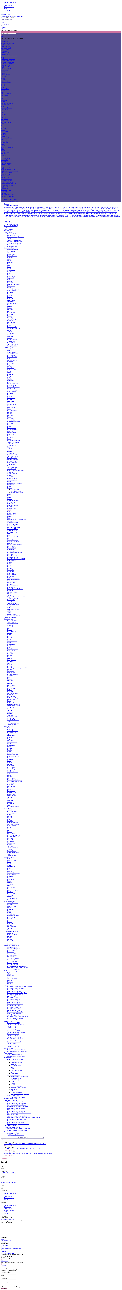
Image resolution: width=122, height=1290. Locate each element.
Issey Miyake (4, 119)
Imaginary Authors (9, 207)
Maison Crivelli (102, 212)
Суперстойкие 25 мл (13, 1008)
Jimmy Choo (4, 120)
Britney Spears (11, 363)
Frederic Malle (30, 210)
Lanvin (3, 130)
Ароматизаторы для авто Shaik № (17, 1130)
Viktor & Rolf (4, 160)
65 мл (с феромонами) (14, 1013)
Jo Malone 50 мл (21, 212)
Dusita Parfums (19, 207)
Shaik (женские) (12, 961)
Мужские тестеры (6, 180)
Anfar (9, 972)
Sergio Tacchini (11, 795)
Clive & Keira (11, 950)
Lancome (3, 128)
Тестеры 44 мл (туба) (14, 1037)
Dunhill (3, 98)
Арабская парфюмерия (8, 59)
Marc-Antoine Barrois (40, 213)
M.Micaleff (109, 212)
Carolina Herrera (6, 82)
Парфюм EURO (5, 54)
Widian (106, 216)
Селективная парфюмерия (9, 55)
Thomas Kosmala (46, 216)
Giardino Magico (12, 390)
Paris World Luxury (41, 215)
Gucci (2, 112)
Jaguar (9, 770)
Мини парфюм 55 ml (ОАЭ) (15, 1018)
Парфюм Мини (5, 186)
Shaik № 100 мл (12, 959)
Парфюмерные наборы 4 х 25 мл (17, 1106)
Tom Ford (3, 153)
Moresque (104, 213)
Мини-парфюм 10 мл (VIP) (15, 988)
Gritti (40, 210)
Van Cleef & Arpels (98, 216)
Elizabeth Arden (12, 385)
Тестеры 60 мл (11, 1029)
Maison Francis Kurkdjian (14, 551)
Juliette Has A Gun (82, 210)
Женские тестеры (6, 179)
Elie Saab (3, 101)
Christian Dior (5, 89)
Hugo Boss (4, 117)
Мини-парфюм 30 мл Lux (15, 1004)
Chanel (3, 85)
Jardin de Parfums (72, 210)
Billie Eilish (10, 358)
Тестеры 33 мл (11, 1026)
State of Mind (28, 207)
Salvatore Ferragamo (7, 147)
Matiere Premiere (52, 213)
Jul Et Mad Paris (93, 210)
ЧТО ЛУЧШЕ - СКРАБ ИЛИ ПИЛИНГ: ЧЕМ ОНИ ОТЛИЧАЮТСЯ (22, 1148)
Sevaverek (10, 952)
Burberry (3, 76)
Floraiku (14, 210)
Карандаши (14, 1060)
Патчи (12, 1081)
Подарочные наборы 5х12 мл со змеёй (19, 1113)
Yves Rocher (4, 161)
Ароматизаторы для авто (9, 199)
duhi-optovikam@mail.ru (8, 1219)
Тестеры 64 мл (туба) (14, 1042)
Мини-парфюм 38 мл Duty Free (17, 993)
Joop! (8, 406)
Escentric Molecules (7, 103)
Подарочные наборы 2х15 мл (16, 1102)
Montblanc (10, 783)
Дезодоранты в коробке (14, 1054)
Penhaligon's (74, 215)
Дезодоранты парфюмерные (16, 1056)
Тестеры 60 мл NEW (13, 1031)
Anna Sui (10, 350)
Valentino (3, 155)
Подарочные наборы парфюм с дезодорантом (21, 1120)
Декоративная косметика (15, 1059)
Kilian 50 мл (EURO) (17, 492)
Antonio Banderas (6, 68)
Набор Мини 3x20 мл (13, 989)
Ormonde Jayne (24, 215)
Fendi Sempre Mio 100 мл (8, 1182)
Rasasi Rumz (11, 789)
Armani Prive (102, 207)
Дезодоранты (5, 191)
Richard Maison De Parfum (110, 215)
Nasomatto (10, 215)
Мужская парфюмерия (8, 60)
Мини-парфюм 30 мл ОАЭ (15, 1012)
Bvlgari (3, 78)
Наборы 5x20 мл (12, 1114)
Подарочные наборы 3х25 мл (16, 1103)
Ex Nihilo (109, 208)
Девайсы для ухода (13, 1095)
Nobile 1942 (10, 570)
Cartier (63, 208)
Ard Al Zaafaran (12, 620)
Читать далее (8, 1145)
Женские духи (5, 174)
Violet (86, 216)
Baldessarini (4, 73)
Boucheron (33, 208)
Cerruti (3, 84)
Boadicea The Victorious (23, 208)
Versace (3, 156)
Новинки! (16, 1138)
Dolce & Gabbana (6, 93)
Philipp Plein (4, 142)
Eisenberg (4, 100)
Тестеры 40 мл (12, 1027)
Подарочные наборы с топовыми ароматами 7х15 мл (24, 1117)
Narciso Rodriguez (6, 138)
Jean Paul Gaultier (6, 122)
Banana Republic (12, 357)
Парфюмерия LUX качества (9, 171)
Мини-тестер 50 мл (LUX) (15, 1038)
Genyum (36, 210)
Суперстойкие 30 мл (13, 1005)
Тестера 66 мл (11, 1043)
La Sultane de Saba (38, 212)
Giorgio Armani (5, 109)
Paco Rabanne (5, 141)
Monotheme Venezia (13, 421)
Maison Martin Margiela (21, 213)
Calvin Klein (4, 81)
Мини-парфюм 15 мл (13, 997)
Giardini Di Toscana (6, 108)
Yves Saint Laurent (6, 163)
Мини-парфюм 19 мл (13, 1001)
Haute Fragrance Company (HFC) (52, 210)
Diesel (9, 751)
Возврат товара (9, 7)
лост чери (31, 1138)
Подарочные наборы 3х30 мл (16, 1105)
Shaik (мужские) (12, 963)
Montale (3, 134)
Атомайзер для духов (7, 194)
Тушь (12, 1072)
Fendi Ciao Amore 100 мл (8, 1173)
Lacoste (3, 125)
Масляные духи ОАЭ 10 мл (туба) (17, 1051)
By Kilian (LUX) (15, 489)
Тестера (3, 57)
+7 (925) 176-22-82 (6, 1251)
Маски (13, 1084)
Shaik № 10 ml (11, 953)
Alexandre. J (94, 207)
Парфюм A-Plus (5, 52)
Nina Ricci (4, 139)
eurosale (3, 1138)
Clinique (3, 90)
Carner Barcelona (55, 208)
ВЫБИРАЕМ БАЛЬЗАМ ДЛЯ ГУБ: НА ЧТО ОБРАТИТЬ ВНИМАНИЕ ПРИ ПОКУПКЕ (28, 1153)
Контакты (7, 10)
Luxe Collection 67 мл (13, 1002)
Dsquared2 (4, 97)
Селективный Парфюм (8, 169)
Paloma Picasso (12, 429)
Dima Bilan (10, 753)
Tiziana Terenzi (68, 216)
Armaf (9, 977)
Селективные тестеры (8, 182)
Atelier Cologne (110, 207)
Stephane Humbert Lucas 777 (32, 216)
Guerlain (3, 114)
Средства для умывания (18, 1087)
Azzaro (3, 71)
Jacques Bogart (11, 769)
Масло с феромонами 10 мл (16, 1049)
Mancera (31, 213)
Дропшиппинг (8, 5)
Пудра (12, 1068)
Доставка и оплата (10, 2)
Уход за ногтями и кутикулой (20, 1094)
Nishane (109, 213)
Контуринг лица (16, 1065)
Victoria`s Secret (5, 158)
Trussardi (3, 150)
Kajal (27, 212)
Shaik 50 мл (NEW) (13, 958)
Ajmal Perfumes (86, 207)
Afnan (9, 974)
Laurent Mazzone (53, 212)
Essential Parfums (100, 208)
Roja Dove (10, 590)
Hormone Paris (36, 207)
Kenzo (2, 123)
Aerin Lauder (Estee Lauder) (67, 207)
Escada (9, 658)
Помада (13, 1064)
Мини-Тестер (5, 188)
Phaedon (80, 215)
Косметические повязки (18, 1097)
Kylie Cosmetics (12, 410)
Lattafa (9, 683)
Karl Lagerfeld (11, 407)
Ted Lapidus (10, 707)
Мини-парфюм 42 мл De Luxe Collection (19, 986)
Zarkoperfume (116, 216)
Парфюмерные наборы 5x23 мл (17, 1116)
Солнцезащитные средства (19, 1076)
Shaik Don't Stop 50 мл (14, 948)
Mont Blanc (10, 418)
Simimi (22, 216)
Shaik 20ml (10, 956)
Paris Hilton (10, 431)
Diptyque (92, 208)
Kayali (30, 212)
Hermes (3, 115)
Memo (94, 213)
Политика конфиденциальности (11, 1248)
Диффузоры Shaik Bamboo (15, 1135)
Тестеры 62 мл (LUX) (13, 1046)
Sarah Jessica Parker (13, 705)
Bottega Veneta (5, 74)
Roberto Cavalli (5, 145)
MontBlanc (4, 136)
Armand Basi (4, 70)
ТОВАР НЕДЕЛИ (23, 1138)
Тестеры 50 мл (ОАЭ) (13, 1023)
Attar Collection (12, 480)
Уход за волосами (16, 1092)
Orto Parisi (32, 215)
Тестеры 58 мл (11, 1040)
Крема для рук (15, 1079)
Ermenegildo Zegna (13, 756)
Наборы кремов (16, 1090)
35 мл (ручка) (11, 996)
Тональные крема (16, 1070)
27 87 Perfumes (46, 207)
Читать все (4, 1158)
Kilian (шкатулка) (16, 491)
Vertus (90, 216)
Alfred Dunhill (55, 207)
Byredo (48, 208)
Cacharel (3, 79)
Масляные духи (6, 190)
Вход (2, 22)
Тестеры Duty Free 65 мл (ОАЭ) (16, 1032)
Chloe (2, 87)
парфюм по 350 (39, 1138)
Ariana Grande (11, 352)
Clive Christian (85, 208)
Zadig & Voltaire (5, 164)
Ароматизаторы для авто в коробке (18, 1128)
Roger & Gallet (11, 792)
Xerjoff (110, 216)
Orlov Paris (17, 215)
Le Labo (72, 212)
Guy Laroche (11, 398)
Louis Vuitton (94, 212)
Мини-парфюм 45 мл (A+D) (15, 994)
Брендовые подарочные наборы (17, 1119)
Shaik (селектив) (12, 964)
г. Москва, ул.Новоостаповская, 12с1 (12, 16)
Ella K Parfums (11, 508)
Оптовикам (7, 3)
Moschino (3, 133)
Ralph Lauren (11, 434)
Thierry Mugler (5, 152)
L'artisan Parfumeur (64, 212)
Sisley (2, 149)
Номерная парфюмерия (8, 183)
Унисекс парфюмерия (7, 62)
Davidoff (9, 379)
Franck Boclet (21, 210)
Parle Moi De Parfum (53, 215)
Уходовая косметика (13, 1075)
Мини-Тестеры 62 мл (13, 1045)
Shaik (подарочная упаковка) (16, 966)
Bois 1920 (13, 208)
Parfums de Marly (64, 215)
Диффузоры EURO (13, 1133)
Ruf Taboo (10, 437)
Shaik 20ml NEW (12, 955)
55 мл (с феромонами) (14, 1015)
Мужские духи (5, 175)
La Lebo (9, 830)
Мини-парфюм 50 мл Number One (17, 1016)
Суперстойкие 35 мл (13, 1010)
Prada (2, 144)
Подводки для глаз (16, 1062)
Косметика (4, 193)
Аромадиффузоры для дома (9, 201)
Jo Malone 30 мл (11, 212)
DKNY (9, 382)
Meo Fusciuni (88, 213)
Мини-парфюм (5, 65)
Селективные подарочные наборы (18, 1124)
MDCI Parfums (79, 213)
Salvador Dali (11, 794)
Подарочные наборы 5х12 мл (16, 1111)
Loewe (46, 212)
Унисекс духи (5, 177)
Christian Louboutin (75, 208)
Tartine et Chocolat (13, 442)
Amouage (78, 207)
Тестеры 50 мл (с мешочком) (16, 1024)
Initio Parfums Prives (104, 210)
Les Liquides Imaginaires (82, 212)
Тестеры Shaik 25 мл (13, 969)
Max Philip (10, 349)
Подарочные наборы (7, 63)
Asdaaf (9, 810)
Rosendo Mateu (12, 216)
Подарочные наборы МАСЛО (16, 1122)
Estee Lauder (5, 104)
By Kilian (43, 208)
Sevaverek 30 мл (12, 947)
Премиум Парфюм (6, 172)
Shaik (18, 216)
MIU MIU (9, 690)
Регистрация (5, 24)
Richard (9, 844)
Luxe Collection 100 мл (14, 991)
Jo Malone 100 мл (12, 529)
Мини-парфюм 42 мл (14, 1007)
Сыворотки (14, 1089)
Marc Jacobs (4, 131)
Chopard (67, 208)
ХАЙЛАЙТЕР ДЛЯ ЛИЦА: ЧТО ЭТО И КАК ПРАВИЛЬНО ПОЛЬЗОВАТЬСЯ (25, 1144)
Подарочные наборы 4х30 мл (16, 1108)
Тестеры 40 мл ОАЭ (13, 1035)
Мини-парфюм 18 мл (13, 999)
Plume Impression (88, 215)
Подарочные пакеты (7, 198)
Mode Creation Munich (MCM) (66, 213)
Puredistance (98, 215)
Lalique (3, 127)
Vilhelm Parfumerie (79, 216)
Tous (8, 447)
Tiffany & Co (55, 216)
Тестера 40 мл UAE (13, 1034)
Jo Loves (9, 402)
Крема (13, 1083)
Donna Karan (4, 95)
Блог (5, 8)
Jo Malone (10, 675)
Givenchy (3, 111)
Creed (2, 92)
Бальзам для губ (16, 1078)
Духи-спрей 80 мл (13, 1019)
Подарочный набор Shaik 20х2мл (17, 967)
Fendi (2, 106)
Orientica (10, 982)
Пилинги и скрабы (16, 1086)
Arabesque (10, 975)
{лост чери (9, 1138)
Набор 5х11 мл (11, 1109)
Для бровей (14, 1073)
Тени (12, 1067)
